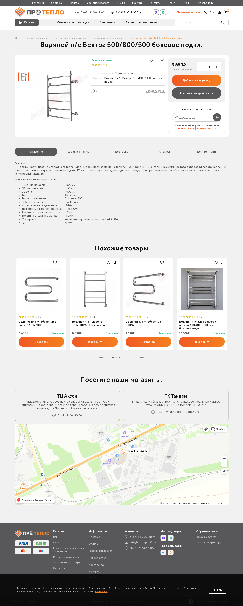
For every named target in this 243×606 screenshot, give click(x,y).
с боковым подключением (108, 38)
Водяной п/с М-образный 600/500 (143, 323)
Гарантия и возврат (97, 2)
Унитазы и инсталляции (73, 22)
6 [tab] (127, 357)
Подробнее (101, 591)
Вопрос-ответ (97, 557)
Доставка (57, 2)
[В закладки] (55, 263)
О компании (37, 2)
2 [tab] (116, 357)
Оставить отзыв (155, 90)
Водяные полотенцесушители (70, 38)
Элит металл (124, 73)
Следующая (141, 357)
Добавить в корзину (196, 80)
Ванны (57, 536)
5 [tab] (124, 357)
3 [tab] (119, 357)
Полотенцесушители (36, 38)
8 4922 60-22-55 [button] (141, 536)
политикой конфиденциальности (196, 128)
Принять (217, 589)
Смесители (107, 22)
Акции (187, 2)
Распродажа (206, 2)
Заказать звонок (188, 12)
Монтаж (137, 2)
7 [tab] (130, 357)
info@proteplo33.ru (143, 542)
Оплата (74, 2)
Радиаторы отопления (141, 22)
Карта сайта (96, 564)
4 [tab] (121, 357)
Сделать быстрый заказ (196, 93)
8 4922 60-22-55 (127, 12)
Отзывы (172, 2)
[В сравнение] (62, 263)
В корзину (41, 341)
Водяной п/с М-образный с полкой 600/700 (37, 323)
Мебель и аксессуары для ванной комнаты (68, 549)
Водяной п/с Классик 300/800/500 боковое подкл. (92, 323)
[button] (205, 12)
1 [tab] (113, 357)
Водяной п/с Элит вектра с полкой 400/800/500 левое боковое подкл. (198, 325)
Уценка (121, 2)
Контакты (154, 2)
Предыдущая (101, 357)
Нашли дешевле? (182, 69)
